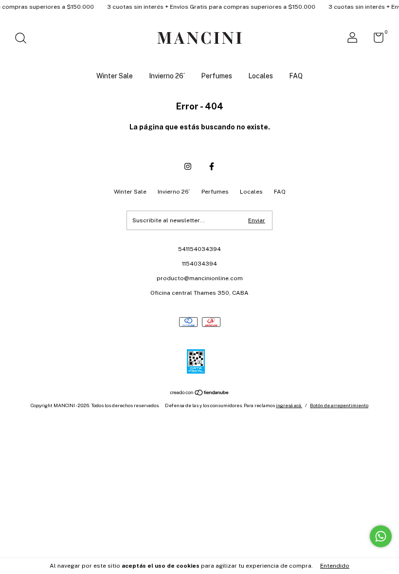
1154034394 (199, 263)
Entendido (334, 565)
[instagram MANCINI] (188, 166)
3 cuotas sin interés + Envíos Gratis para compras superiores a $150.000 (207, 6)
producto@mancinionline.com (200, 278)
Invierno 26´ (167, 76)
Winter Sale (114, 76)
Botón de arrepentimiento (339, 405)
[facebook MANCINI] (212, 166)
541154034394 (199, 249)
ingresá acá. (289, 405)
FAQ (296, 76)
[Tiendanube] (199, 393)
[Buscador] (24, 39)
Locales (260, 76)
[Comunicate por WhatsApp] (381, 536)
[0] (374, 40)
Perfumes (216, 76)
